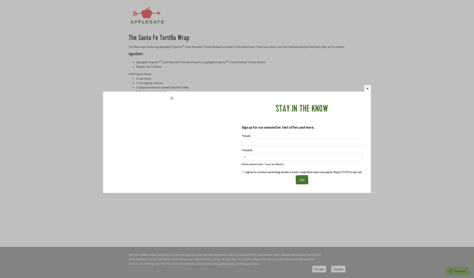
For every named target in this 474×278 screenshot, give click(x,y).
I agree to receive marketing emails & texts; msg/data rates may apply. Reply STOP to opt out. (303, 172)
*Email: (246, 136)
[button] (367, 88)
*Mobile (247, 150)
